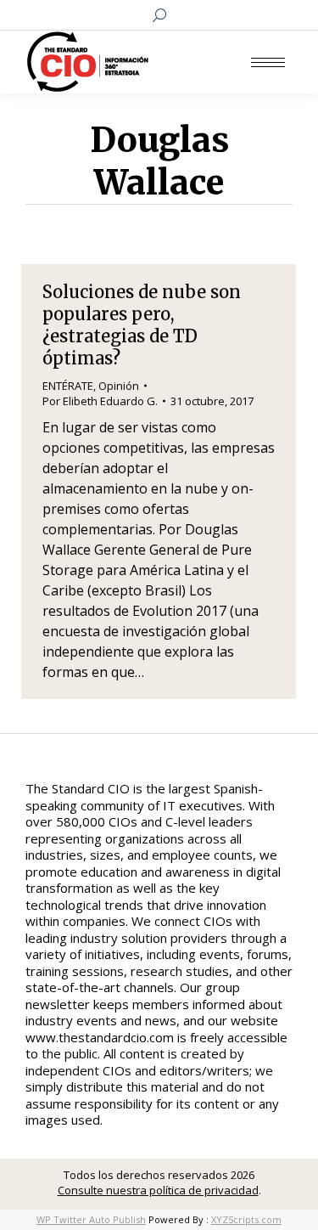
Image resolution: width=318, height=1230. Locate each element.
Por (100, 401)
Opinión (118, 385)
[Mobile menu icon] (268, 62)
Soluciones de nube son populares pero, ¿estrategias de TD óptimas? (141, 325)
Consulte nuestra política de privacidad (158, 1190)
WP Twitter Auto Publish (91, 1219)
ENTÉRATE (67, 385)
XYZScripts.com (246, 1219)
